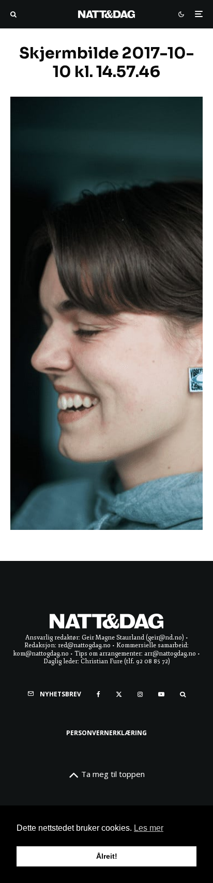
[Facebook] (98, 694)
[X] (119, 694)
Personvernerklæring (106, 732)
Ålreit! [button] (106, 856)
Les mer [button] (148, 828)
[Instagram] (140, 694)
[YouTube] (161, 694)
